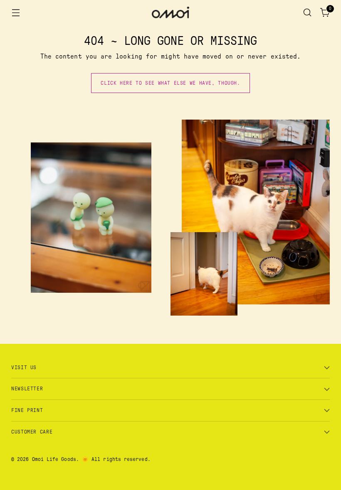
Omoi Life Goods (54, 459)
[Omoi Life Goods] (170, 12)
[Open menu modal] (15, 12)
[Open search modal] (307, 12)
